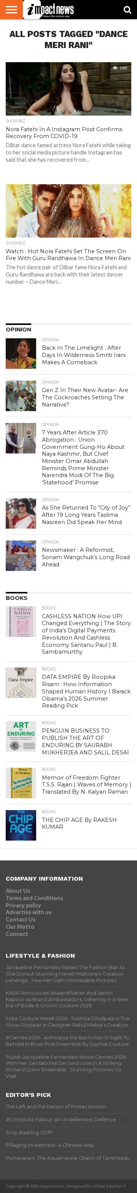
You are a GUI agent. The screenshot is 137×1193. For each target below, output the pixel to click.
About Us (18, 891)
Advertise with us (28, 912)
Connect (17, 934)
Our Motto (20, 926)
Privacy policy (23, 905)
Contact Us (20, 919)
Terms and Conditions (34, 898)
